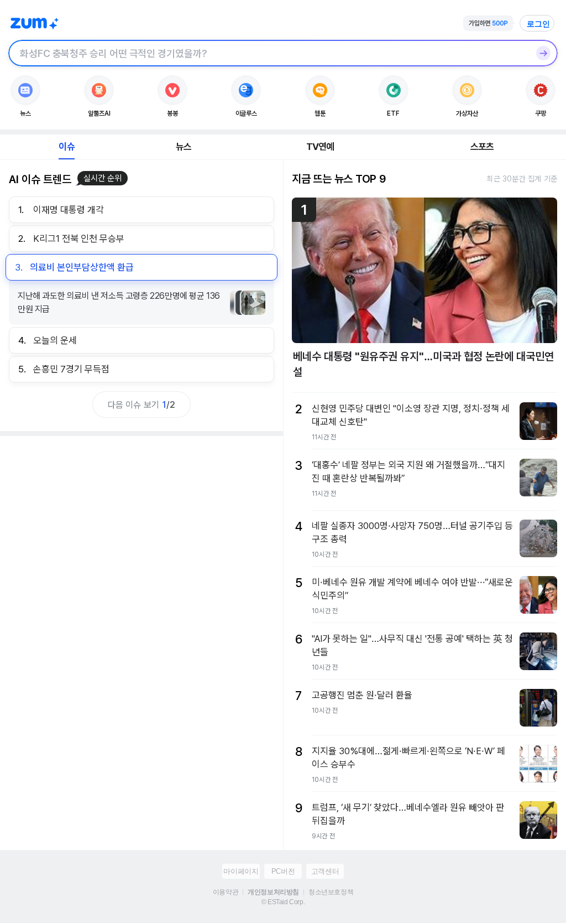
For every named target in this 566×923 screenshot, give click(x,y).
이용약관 (225, 892)
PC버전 (283, 871)
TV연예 (320, 146)
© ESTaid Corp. (283, 902)
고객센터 (325, 871)
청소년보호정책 (330, 892)
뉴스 (183, 146)
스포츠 (482, 146)
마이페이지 (240, 871)
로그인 (538, 23)
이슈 (66, 146)
